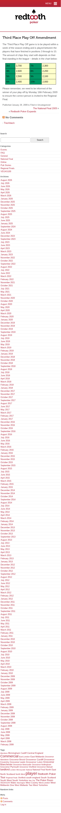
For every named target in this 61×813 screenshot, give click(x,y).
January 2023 (7, 254)
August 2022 (6, 267)
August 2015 (6, 468)
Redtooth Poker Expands (23, 111)
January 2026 (7, 199)
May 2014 (5, 512)
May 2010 (5, 661)
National (29, 770)
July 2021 (5, 288)
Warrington (21, 783)
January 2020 (7, 320)
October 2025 (7, 208)
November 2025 (8, 205)
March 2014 (6, 518)
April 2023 (5, 248)
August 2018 (6, 369)
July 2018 (5, 372)
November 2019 (8, 326)
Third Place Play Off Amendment (29, 38)
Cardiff (24, 753)
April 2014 (5, 515)
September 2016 (8, 431)
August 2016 (6, 434)
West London (44, 783)
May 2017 (5, 409)
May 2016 (5, 444)
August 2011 (6, 614)
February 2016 (7, 450)
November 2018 (8, 360)
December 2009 (8, 676)
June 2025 (5, 220)
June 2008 (5, 732)
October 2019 (7, 329)
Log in (3, 804)
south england (33, 777)
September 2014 (8, 499)
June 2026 (5, 186)
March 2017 (6, 413)
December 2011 (8, 602)
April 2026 (5, 192)
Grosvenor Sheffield (28, 767)
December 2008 (8, 713)
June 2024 (5, 233)
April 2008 (5, 738)
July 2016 (5, 437)
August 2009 (6, 689)
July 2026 (5, 183)
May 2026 (5, 189)
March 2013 (6, 555)
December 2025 (8, 202)
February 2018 (7, 385)
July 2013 (5, 543)
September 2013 (8, 537)
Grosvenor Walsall (45, 767)
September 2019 (8, 332)
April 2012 (5, 589)
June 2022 (5, 273)
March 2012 (6, 592)
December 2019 (8, 323)
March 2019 (6, 347)
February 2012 (7, 596)
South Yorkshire (20, 780)
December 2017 (8, 391)
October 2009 (7, 682)
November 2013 (8, 530)
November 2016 (8, 425)
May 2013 (5, 549)
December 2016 (8, 422)
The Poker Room (44, 780)
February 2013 (7, 558)
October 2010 (7, 645)
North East (51, 769)
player (31, 773)
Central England (35, 753)
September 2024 (8, 226)
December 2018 (8, 357)
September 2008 (8, 723)
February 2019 (7, 351)
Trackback (9, 123)
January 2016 (7, 453)
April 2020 (5, 310)
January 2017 (7, 419)
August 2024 (6, 230)
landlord (5, 769)
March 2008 (6, 741)
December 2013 (8, 527)
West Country (32, 783)
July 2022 (5, 270)
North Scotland (7, 774)
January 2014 (7, 524)
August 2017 (6, 403)
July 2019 (5, 338)
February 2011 (7, 633)
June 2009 (5, 695)
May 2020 (5, 307)
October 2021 (7, 285)
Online (3, 162)
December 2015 (8, 456)
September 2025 (8, 211)
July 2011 (5, 617)
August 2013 (6, 540)
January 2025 (7, 223)
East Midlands (37, 756)
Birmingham (14, 753)
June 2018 (5, 375)
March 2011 (6, 630)
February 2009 (7, 707)
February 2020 (7, 316)
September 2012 (8, 574)
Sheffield (22, 778)
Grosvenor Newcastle (22, 765)
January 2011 (7, 636)
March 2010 (6, 667)
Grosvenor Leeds (17, 762)
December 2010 (8, 639)
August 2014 (6, 502)
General (4, 156)
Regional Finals (8, 168)
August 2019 (6, 335)
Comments (7, 801)
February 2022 (7, 279)
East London (24, 757)
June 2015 (5, 475)
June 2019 (5, 341)
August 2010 (6, 651)
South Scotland (48, 777)
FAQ (3, 153)
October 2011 (7, 608)
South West (6, 780)
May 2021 (5, 292)
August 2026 (6, 180)
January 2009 (7, 710)
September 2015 (8, 465)
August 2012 (6, 577)
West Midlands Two (23, 785)
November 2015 (8, 459)
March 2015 (6, 481)
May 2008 (5, 735)
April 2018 (5, 378)
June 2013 (5, 546)
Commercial (9, 756)
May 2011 (5, 623)
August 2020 (6, 304)
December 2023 (8, 236)
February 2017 (7, 416)
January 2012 (7, 599)
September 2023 (8, 239)
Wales (13, 783)
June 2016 (5, 440)
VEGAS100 (6, 171)
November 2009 (8, 679)
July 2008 (5, 729)
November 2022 (8, 257)
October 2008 (7, 720)
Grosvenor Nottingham (41, 765)
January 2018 (7, 388)
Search (3, 133)
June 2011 (5, 620)
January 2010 (7, 673)
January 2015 (7, 487)
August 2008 (6, 726)
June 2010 (5, 658)
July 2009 (5, 692)
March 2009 (6, 704)
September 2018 (8, 366)
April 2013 (5, 552)
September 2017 (8, 400)
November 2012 (8, 568)
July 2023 (5, 242)
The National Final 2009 (45, 108)
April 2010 (5, 664)
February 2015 (7, 484)
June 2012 (5, 583)
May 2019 (5, 344)
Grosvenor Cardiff (34, 759)
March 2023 (6, 251)
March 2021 (6, 295)
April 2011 (5, 627)
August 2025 (6, 214)
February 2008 (7, 744)
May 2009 (5, 698)
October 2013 (7, 533)
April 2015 (5, 478)
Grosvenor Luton (34, 762)
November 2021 (8, 282)
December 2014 (8, 490)
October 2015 (7, 462)
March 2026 (6, 195)
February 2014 (7, 521)
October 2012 (7, 571)
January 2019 (7, 354)
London (13, 770)
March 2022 (6, 276)
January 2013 (7, 561)
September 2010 (8, 648)
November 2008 (8, 716)
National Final (7, 159)
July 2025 (5, 217)
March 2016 (6, 447)
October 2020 (7, 301)
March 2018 (6, 382)
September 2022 (8, 264)
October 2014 (7, 496)
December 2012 (8, 565)
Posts (5, 798)
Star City (32, 780)
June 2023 (5, 245)
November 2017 (8, 394)
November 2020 (8, 298)
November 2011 (8, 605)
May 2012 (5, 586)
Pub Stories (6, 165)
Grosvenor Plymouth (9, 767)
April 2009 (5, 701)
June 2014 (5, 509)
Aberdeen (4, 753)
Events (4, 150)
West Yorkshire (40, 785)
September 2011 (8, 611)
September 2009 (8, 685)
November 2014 (8, 493)
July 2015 (5, 471)
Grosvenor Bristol (17, 759)
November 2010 (8, 642)
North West (20, 774)
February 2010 (7, 670)
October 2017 (7, 397)
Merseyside (20, 770)
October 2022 (7, 261)
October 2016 (7, 428)
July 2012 (5, 580)
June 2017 (5, 406)
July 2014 (5, 506)
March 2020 (6, 313)
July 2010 (5, 654)
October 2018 (7, 363)
